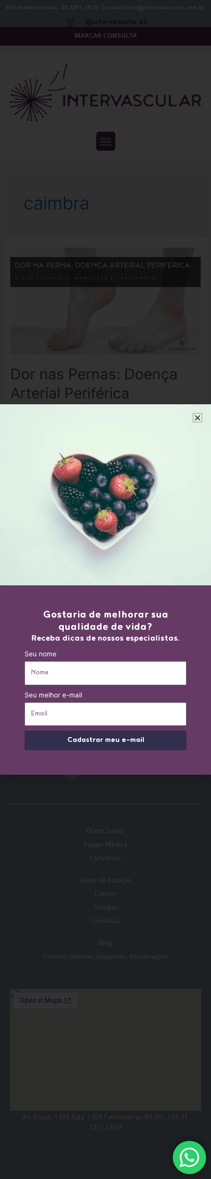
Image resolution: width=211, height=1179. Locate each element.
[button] (197, 417)
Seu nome (40, 654)
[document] (105, 589)
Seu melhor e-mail (53, 695)
